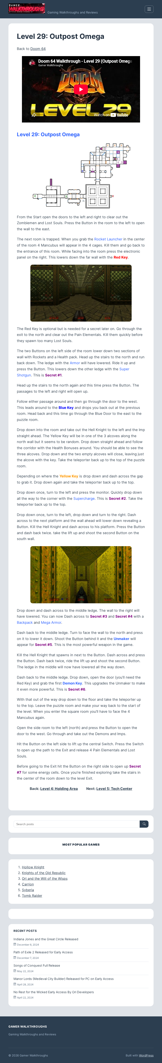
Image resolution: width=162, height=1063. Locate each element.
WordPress (146, 1055)
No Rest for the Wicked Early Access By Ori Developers (54, 992)
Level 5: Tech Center (114, 789)
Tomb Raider (32, 895)
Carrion (28, 884)
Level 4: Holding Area (59, 789)
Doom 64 (38, 49)
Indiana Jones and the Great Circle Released (46, 939)
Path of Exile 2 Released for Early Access (43, 952)
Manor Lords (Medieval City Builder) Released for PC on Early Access (64, 979)
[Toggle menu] (149, 9)
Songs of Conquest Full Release (37, 965)
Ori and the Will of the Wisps (45, 878)
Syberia (28, 890)
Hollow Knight (33, 867)
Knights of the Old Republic (44, 873)
